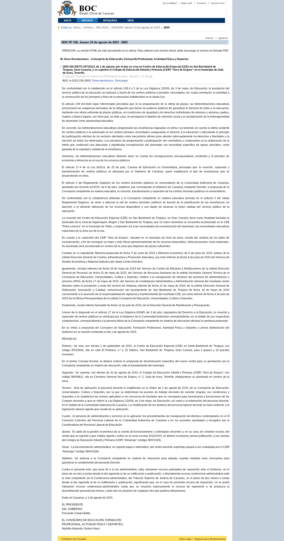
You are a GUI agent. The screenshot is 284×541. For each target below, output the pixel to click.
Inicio (67, 20)
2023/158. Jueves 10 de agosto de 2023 (136, 27)
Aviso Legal (185, 539)
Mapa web (186, 3)
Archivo (87, 20)
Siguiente (223, 38)
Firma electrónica (102, 80)
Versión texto (218, 3)
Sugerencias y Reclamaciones (210, 539)
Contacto (201, 3)
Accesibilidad (170, 3)
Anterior (209, 38)
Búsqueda (110, 20)
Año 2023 (102, 27)
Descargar (121, 80)
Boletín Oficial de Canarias (96, 9)
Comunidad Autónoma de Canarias (67, 9)
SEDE (130, 20)
